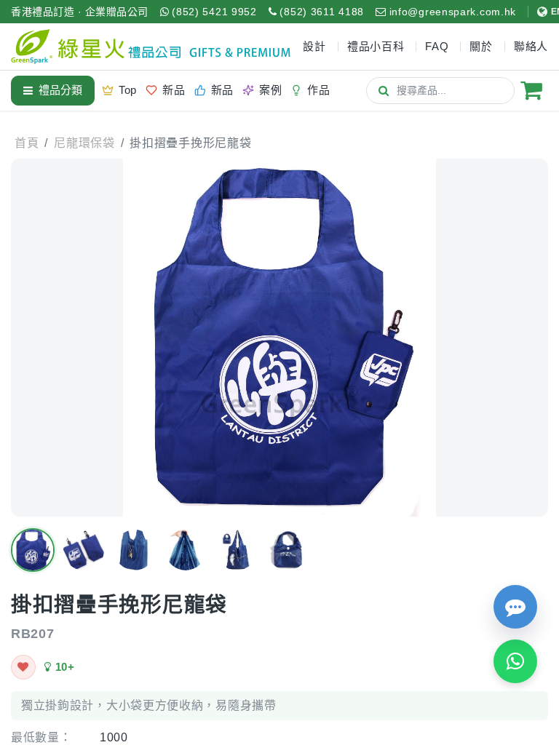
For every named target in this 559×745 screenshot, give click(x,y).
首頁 (27, 143)
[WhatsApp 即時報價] (515, 661)
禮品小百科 (376, 46)
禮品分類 (60, 90)
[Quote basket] (531, 90)
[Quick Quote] (515, 607)
